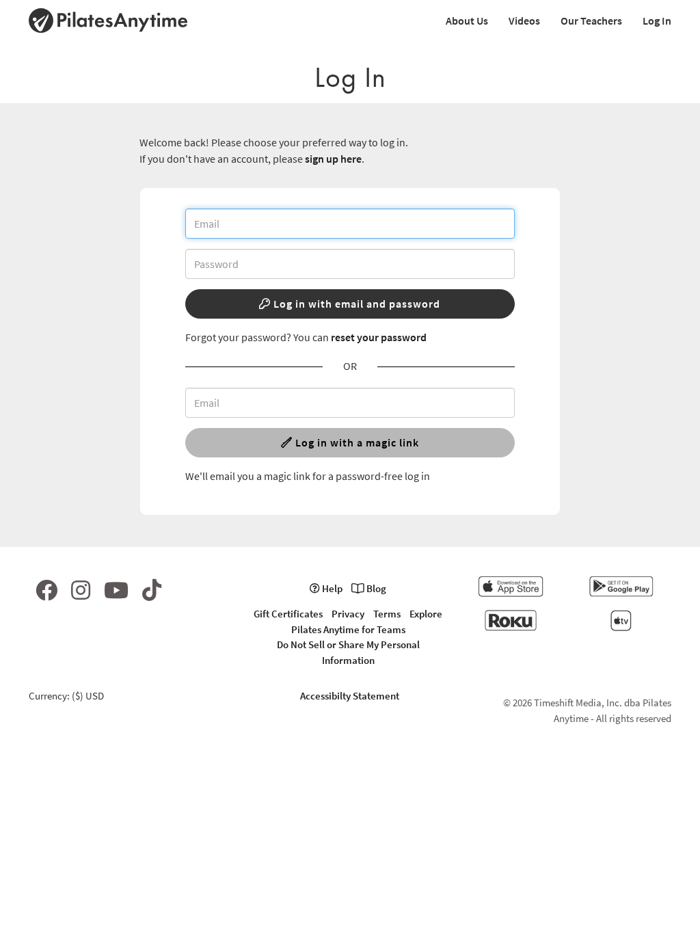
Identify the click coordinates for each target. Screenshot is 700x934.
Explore (425, 613)
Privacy (348, 613)
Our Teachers (591, 20)
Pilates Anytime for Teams (348, 629)
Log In (657, 20)
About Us (467, 20)
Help (331, 588)
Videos (524, 20)
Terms (387, 613)
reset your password (379, 337)
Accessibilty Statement (349, 695)
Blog (375, 588)
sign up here (333, 158)
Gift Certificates (288, 613)
